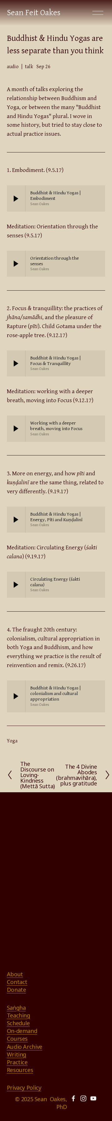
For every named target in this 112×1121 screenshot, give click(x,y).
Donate (16, 989)
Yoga (12, 741)
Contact (17, 982)
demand (26, 1031)
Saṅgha (16, 1007)
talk (29, 67)
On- (11, 1031)
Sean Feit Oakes (33, 13)
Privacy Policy (24, 1087)
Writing (16, 1054)
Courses (17, 1038)
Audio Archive (24, 1046)
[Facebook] (73, 1098)
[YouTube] (93, 1098)
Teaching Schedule (18, 1019)
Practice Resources (20, 1066)
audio (13, 67)
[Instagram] (83, 1098)
